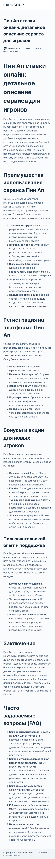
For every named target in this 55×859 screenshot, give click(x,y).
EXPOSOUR (13, 5)
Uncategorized (10, 51)
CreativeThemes (12, 855)
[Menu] (50, 5)
